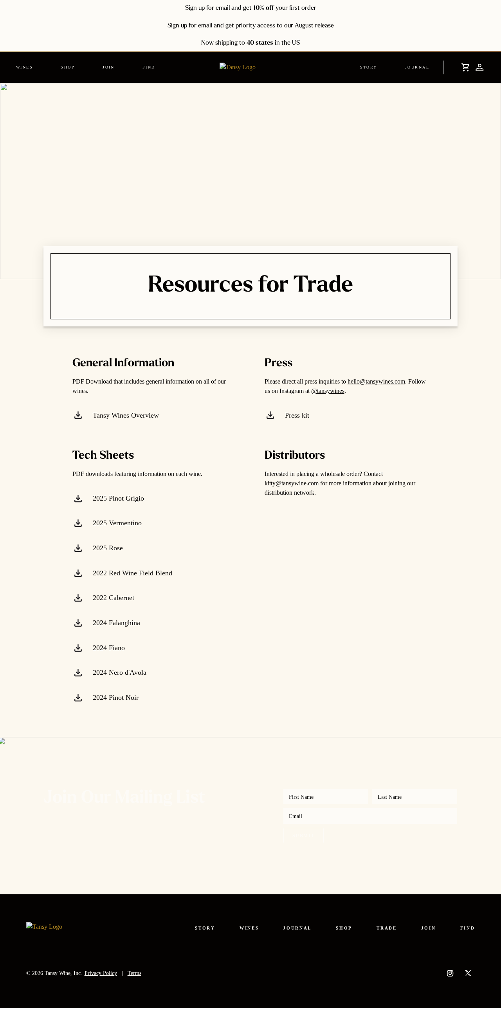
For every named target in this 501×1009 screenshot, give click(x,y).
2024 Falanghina (115, 623)
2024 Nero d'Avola (118, 673)
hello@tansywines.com (376, 381)
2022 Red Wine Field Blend (131, 573)
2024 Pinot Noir (115, 697)
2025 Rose (107, 548)
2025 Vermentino (116, 523)
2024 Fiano (108, 648)
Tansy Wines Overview (125, 415)
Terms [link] (134, 973)
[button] (464, 67)
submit (303, 835)
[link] (30, 67)
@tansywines (327, 390)
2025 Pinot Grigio (117, 498)
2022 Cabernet (112, 598)
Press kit (296, 415)
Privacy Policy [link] (101, 973)
